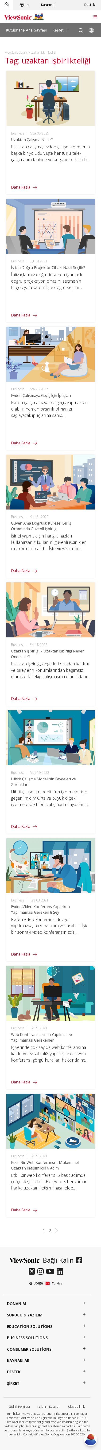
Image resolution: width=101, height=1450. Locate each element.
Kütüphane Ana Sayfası (26, 30)
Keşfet (58, 30)
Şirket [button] (13, 1383)
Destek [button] (13, 1372)
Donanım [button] (16, 1303)
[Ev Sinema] (6, 4)
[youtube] (51, 1272)
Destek (89, 4)
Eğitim (24, 4)
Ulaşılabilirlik (76, 1407)
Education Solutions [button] (29, 1326)
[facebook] (80, 1260)
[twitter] (33, 1272)
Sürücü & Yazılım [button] (25, 1315)
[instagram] (41, 1272)
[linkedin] (61, 1272)
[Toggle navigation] (95, 16)
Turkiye (57, 1283)
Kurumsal (48, 4)
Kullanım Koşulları (48, 1407)
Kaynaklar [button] (18, 1360)
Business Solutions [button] (27, 1337)
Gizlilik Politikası (19, 1407)
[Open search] (81, 29)
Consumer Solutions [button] (29, 1349)
